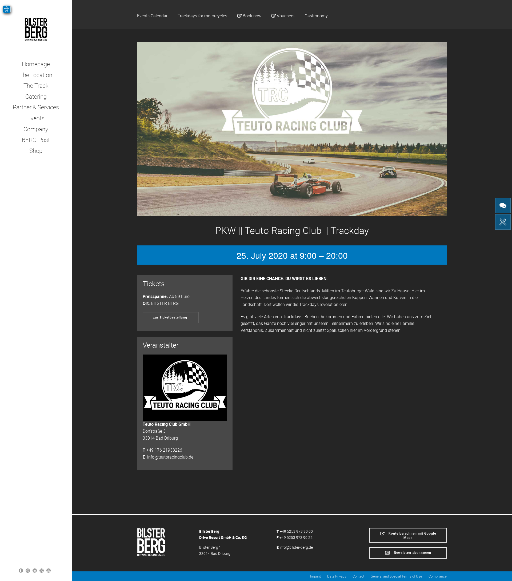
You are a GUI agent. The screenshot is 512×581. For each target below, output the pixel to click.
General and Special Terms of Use (396, 576)
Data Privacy (336, 576)
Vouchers (285, 16)
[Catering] (503, 222)
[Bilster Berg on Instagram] (28, 570)
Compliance (438, 576)
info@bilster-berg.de (296, 547)
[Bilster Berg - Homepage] (151, 541)
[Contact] (503, 205)
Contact (358, 576)
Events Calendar (152, 16)
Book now (252, 16)
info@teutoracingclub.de (170, 457)
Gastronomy (316, 16)
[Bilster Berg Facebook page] (21, 570)
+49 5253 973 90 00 (296, 531)
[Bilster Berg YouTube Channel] (48, 570)
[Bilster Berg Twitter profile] (41, 570)
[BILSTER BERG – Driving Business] (36, 29)
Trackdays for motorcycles (202, 16)
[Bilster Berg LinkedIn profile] (35, 570)
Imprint (315, 576)
